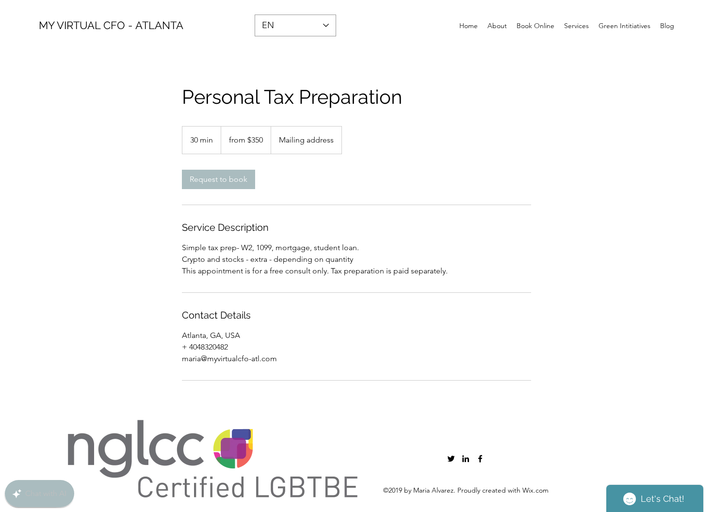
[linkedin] (465, 459)
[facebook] (480, 459)
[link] (218, 179)
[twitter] (451, 459)
